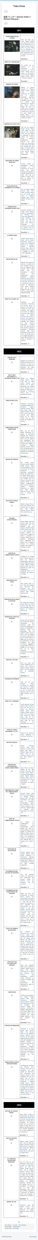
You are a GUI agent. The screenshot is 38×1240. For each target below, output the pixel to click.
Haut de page (32, 1236)
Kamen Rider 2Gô (27, 169)
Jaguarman (27, 586)
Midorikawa (29, 49)
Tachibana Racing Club (27, 229)
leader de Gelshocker (28, 1165)
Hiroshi (27, 482)
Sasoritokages (24, 906)
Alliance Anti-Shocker (27, 973)
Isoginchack (30, 474)
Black (26, 860)
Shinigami (23, 364)
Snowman (30, 403)
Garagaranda (30, 838)
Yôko (22, 133)
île (31, 645)
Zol (33, 264)
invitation (24, 316)
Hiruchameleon (30, 1119)
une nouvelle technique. (27, 1093)
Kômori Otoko (29, 105)
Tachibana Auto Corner (27, 199)
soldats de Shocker (27, 880)
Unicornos (29, 512)
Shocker (31, 43)
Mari (30, 219)
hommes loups (28, 305)
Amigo (28, 194)
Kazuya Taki (25, 132)
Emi (27, 384)
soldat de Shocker (27, 709)
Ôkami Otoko (28, 337)
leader (29, 567)
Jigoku (30, 561)
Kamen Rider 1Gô (27, 77)
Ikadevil (23, 672)
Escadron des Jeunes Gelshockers (27, 942)
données (23, 981)
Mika (32, 384)
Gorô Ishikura (29, 222)
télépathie (23, 451)
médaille (26, 478)
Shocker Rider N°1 (25, 1002)
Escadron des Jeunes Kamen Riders (27, 771)
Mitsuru (23, 609)
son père (23, 113)
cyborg (23, 46)
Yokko (22, 734)
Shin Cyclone (29, 666)
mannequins (24, 644)
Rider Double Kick (27, 417)
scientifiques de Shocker (27, 898)
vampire (32, 103)
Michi (22, 221)
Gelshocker (24, 857)
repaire (21, 1179)
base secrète (29, 323)
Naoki (30, 607)
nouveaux (23, 884)
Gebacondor (28, 145)
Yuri (27, 219)
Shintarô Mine (30, 909)
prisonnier (31, 1124)
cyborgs (31, 688)
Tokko (25, 585)
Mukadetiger (30, 936)
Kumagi (23, 683)
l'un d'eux (30, 316)
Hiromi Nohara (30, 211)
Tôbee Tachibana (25, 192)
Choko (30, 733)
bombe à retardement (27, 282)
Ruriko (32, 73)
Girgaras (23, 528)
